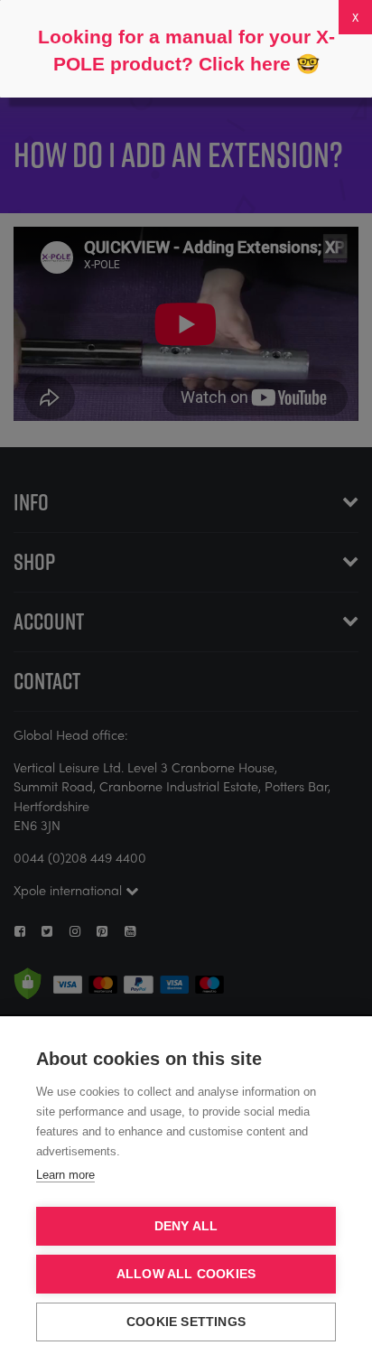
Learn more (65, 1175)
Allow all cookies (186, 1274)
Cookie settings (186, 1322)
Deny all (186, 1226)
